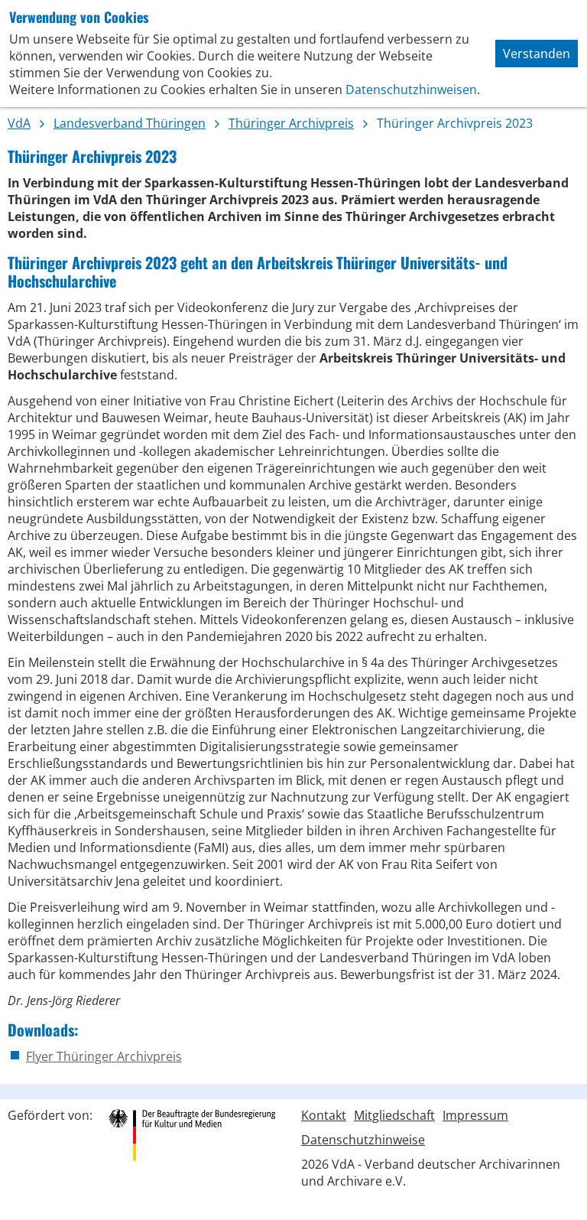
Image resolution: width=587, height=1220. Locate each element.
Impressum (475, 1115)
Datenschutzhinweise (363, 1139)
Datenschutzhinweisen (411, 89)
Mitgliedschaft (394, 1115)
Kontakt (323, 1115)
